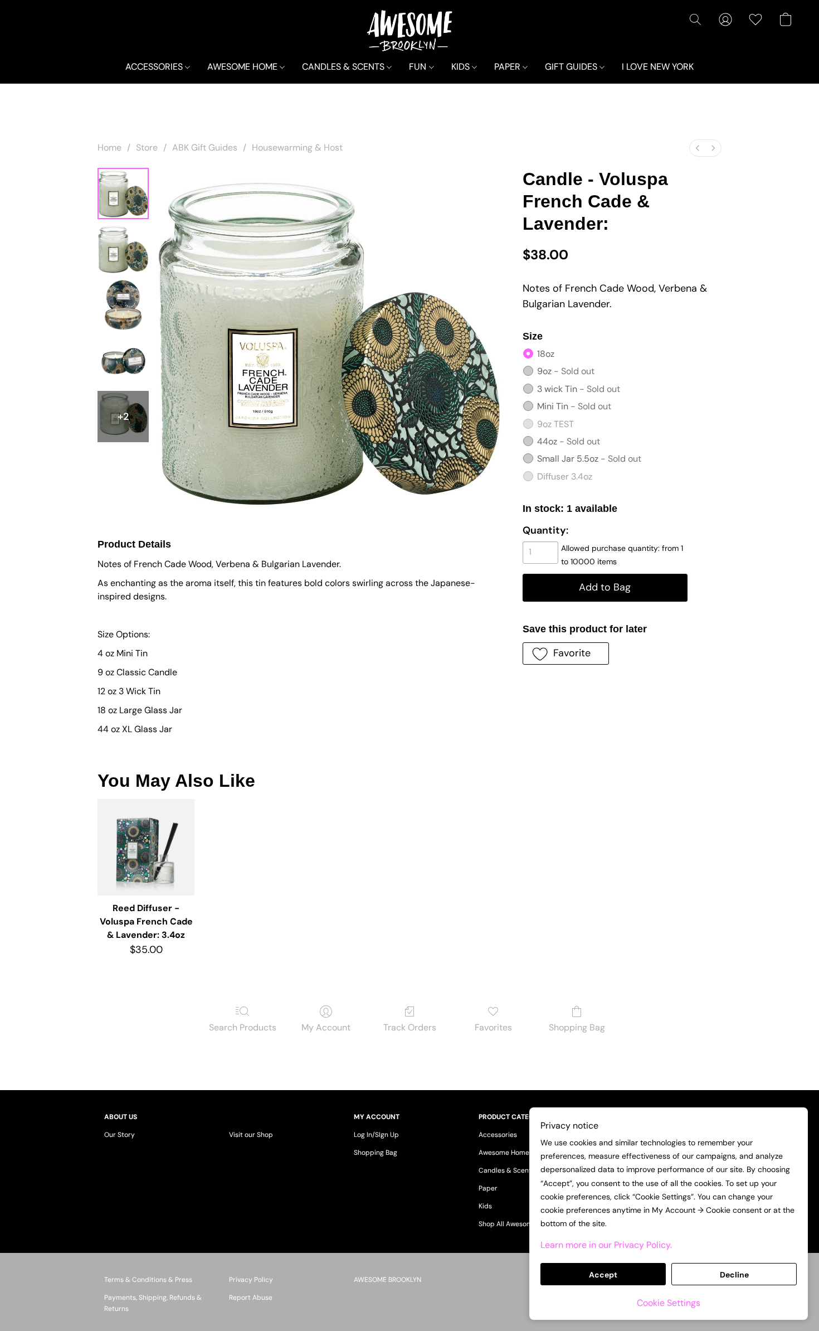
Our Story (119, 1134)
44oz (568, 441)
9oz (565, 371)
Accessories (498, 1134)
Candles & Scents (507, 1170)
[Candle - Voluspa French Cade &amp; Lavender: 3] (123, 360)
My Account (325, 1027)
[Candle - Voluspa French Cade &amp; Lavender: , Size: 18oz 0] (123, 193)
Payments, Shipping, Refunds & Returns (153, 1303)
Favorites (493, 1027)
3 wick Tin (578, 389)
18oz (545, 354)
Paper (488, 1188)
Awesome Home (504, 1152)
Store (147, 147)
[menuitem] (697, 148)
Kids (485, 1206)
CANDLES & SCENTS (344, 66)
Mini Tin (574, 406)
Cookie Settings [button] (668, 1303)
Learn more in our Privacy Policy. (606, 1245)
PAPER (508, 66)
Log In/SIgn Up (376, 1134)
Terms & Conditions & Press (148, 1279)
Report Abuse (250, 1297)
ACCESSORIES (155, 66)
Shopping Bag (577, 1027)
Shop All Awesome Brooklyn (522, 1223)
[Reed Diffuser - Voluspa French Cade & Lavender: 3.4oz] (146, 847)
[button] (409, 30)
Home (109, 147)
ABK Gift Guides (204, 147)
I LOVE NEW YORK (658, 66)
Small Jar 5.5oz (589, 458)
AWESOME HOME (243, 66)
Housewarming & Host (297, 147)
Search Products (242, 1027)
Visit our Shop (251, 1134)
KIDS (461, 66)
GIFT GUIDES (572, 66)
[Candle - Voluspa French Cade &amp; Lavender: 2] (123, 305)
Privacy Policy (251, 1279)
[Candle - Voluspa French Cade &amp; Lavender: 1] (123, 249)
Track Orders (409, 1027)
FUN (418, 66)
